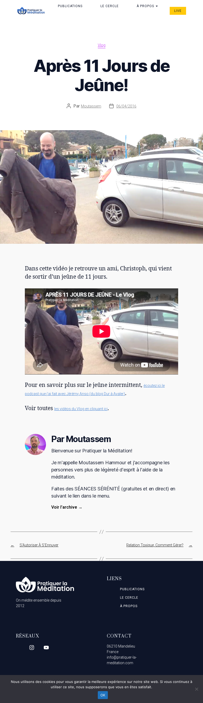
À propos (145, 6)
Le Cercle (109, 6)
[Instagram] (31, 647)
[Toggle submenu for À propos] (156, 6)
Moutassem (91, 106)
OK (102, 695)
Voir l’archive (66, 507)
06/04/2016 (126, 106)
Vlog (101, 45)
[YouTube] (46, 647)
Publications (70, 6)
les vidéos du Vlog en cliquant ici (81, 409)
